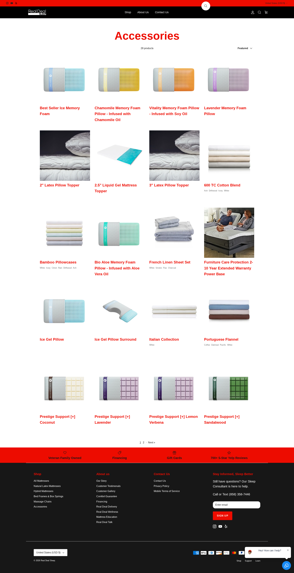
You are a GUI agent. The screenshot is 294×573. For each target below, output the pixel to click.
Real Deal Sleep (48, 560)
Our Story (101, 481)
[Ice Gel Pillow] (65, 310)
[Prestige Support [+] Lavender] (120, 387)
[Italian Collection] (174, 310)
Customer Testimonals (108, 486)
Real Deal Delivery (106, 506)
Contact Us (162, 12)
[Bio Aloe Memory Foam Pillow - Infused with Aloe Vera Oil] (120, 233)
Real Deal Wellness (107, 512)
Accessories (40, 506)
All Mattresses (41, 481)
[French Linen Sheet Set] (174, 233)
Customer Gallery (105, 491)
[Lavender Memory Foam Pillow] (229, 78)
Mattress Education (106, 517)
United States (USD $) (275, 3)
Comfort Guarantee (106, 496)
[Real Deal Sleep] (37, 12)
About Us (143, 12)
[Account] (252, 12)
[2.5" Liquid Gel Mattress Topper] (120, 155)
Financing (101, 501)
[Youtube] (12, 3)
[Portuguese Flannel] (229, 310)
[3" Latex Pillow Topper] (174, 155)
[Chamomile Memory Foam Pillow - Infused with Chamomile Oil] (120, 78)
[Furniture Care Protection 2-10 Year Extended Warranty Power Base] (229, 233)
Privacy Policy (161, 486)
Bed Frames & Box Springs (48, 496)
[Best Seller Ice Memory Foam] (65, 78)
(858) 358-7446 (239, 494)
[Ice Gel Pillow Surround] (120, 310)
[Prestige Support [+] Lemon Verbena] (174, 387)
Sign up (222, 515)
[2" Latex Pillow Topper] (65, 155)
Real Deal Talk (104, 522)
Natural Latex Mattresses (47, 486)
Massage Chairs (42, 501)
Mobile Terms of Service (167, 491)
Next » (151, 442)
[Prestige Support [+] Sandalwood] (229, 387)
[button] (205, 6)
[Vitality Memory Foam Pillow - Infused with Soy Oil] (174, 78)
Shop (128, 12)
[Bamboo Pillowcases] (65, 233)
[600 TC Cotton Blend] (229, 155)
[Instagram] (7, 3)
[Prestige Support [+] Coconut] (65, 387)
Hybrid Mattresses (43, 491)
